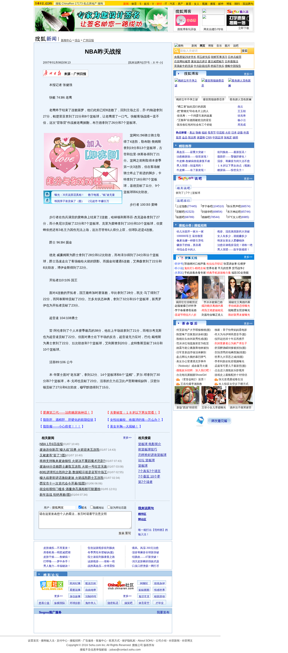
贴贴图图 (144, 590)
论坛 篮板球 (146, 460)
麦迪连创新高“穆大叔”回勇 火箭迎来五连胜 (69, 449)
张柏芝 (228, 137)
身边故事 (75, 596)
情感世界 (159, 590)
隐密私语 (113, 603)
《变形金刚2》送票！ (193, 379)
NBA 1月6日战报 (51, 444)
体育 (134, 3)
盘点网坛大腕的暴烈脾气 (191, 356)
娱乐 (146, 3)
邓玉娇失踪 (203, 57)
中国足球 (217, 137)
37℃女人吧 (234, 217)
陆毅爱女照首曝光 (239, 310)
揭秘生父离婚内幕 (239, 302)
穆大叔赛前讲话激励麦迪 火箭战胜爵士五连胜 (72, 478)
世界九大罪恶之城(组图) (229, 356)
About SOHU (145, 640)
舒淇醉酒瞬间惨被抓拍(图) (230, 347)
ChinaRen (68, 3)
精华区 (142, 514)
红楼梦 (242, 263)
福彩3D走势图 (240, 272)
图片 (227, 45)
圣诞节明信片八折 (185, 314)
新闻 (194, 45)
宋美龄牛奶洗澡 (183, 66)
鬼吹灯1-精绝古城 (195, 268)
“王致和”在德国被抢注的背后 (194, 120)
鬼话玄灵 (144, 596)
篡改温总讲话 (199, 61)
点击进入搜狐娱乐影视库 (229, 370)
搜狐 (58, 3)
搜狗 (100, 3)
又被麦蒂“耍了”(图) (53, 455)
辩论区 (142, 519)
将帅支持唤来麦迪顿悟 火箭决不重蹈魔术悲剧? (72, 461)
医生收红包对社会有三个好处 (194, 124)
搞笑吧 (128, 603)
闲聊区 (144, 583)
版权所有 (149, 645)
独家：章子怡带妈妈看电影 (231, 329)
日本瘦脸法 (231, 61)
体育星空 (144, 603)
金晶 (184, 137)
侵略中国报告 (233, 66)
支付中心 (62, 640)
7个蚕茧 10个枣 (149, 476)
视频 (204, 3)
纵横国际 (59, 603)
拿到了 (180, 192)
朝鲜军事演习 (219, 57)
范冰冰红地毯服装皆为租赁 (192, 343)
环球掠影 (75, 603)
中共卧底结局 (202, 66)
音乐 (219, 45)
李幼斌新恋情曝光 (239, 305)
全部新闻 (174, 640)
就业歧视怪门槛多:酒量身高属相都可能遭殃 (70, 489)
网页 (202, 45)
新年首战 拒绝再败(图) (55, 494)
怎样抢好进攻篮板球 (152, 455)
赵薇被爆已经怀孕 (185, 305)
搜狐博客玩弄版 (186, 29)
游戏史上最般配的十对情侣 (231, 374)
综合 (77, 40)
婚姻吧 (206, 217)
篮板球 (143, 465)
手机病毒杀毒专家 (195, 272)
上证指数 (181, 206)
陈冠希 (192, 137)
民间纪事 (75, 583)
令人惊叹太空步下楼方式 (233, 383)
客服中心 (101, 640)
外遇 (246, 132)
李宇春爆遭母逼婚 (185, 310)
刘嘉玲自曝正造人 (212, 314)
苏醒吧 (180, 211)
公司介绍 (161, 640)
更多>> (127, 437)
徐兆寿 (242, 115)
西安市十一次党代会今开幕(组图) (63, 483)
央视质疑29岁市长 (185, 57)
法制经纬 (90, 596)
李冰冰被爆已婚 (213, 302)
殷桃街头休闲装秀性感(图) (192, 338)
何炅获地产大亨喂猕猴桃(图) (193, 329)
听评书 (179, 263)
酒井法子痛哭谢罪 (240, 407)
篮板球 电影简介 (149, 444)
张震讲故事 (230, 263)
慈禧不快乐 (217, 66)
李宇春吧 (207, 206)
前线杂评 (159, 583)
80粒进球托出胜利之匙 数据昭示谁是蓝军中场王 (73, 472)
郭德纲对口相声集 (195, 263)
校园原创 (159, 596)
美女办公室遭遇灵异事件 (191, 361)
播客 (213, 3)
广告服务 (88, 640)
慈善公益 (44, 603)
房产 (180, 3)
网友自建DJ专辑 (213, 29)
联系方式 (114, 640)
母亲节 (212, 132)
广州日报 (88, 40)
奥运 (192, 132)
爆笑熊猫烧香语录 (214, 99)
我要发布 (163, 612)
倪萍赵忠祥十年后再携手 (229, 338)
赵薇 (240, 132)
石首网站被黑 (182, 61)
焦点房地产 (90, 3)
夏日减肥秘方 (216, 61)
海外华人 (90, 603)
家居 (188, 3)
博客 (229, 3)
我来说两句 (135, 62)
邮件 (221, 3)
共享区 (179, 272)
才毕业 (159, 603)
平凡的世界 (224, 268)
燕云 (240, 106)
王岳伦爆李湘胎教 (191, 383)
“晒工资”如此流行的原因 (191, 106)
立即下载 (243, 28)
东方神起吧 (234, 211)
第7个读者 (145, 482)
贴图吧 (180, 217)
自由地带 (90, 590)
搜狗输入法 (47, 640)
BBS (237, 3)
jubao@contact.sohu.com (125, 649)
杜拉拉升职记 (215, 263)
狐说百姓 (90, 583)
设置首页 (33, 640)
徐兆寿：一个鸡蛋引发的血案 (194, 115)
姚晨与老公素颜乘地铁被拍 (192, 347)
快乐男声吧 (234, 206)
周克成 (242, 124)
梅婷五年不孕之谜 (187, 99)
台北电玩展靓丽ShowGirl (191, 374)
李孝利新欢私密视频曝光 (229, 361)
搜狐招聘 (75, 640)
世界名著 (211, 268)
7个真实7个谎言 (149, 471)
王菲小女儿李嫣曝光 (214, 407)
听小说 (179, 268)
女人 (196, 3)
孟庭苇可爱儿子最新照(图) (230, 365)
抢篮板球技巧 (147, 449)
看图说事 (75, 590)
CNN (209, 137)
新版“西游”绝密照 (187, 407)
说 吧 (198, 178)
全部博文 (187, 640)
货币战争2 (238, 268)
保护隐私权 (128, 640)
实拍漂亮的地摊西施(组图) (230, 352)
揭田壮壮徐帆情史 (187, 302)
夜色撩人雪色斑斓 (240, 99)
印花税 (220, 132)
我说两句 (248, 3)
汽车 (172, 3)
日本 (234, 132)
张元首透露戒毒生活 (231, 379)
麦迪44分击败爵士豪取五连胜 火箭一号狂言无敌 (73, 466)
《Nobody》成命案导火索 (192, 365)
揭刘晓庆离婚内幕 (212, 305)
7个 (188, 192)
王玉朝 (242, 111)
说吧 (235, 45)
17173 (79, 3)
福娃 (204, 132)
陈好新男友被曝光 (239, 314)
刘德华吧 (207, 211)
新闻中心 (66, 40)
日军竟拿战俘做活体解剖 (191, 352)
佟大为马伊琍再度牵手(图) (230, 334)
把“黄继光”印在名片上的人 (193, 111)
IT (166, 3)
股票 (178, 137)
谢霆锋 (201, 137)
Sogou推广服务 (50, 612)
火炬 (228, 132)
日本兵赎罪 (234, 57)
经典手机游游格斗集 (219, 272)
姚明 (235, 137)
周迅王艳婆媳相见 (212, 310)
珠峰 (198, 132)
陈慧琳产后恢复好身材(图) (192, 334)
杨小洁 (242, 120)
